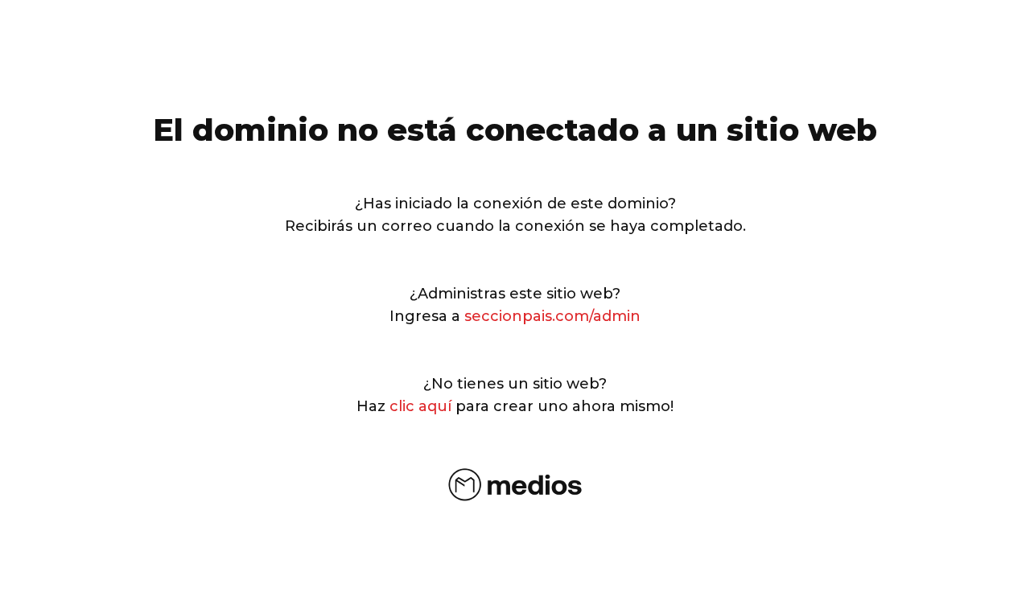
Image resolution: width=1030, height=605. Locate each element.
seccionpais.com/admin (552, 316)
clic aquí (420, 406)
